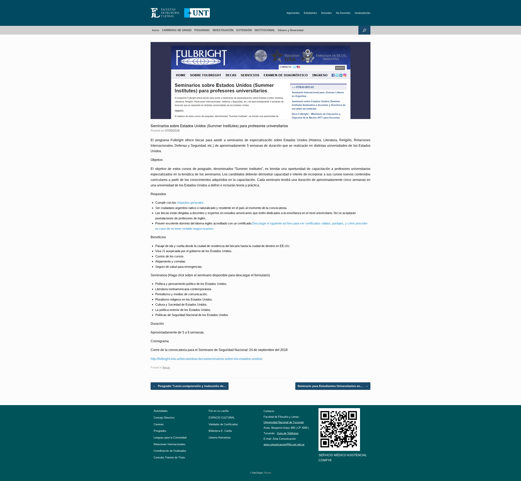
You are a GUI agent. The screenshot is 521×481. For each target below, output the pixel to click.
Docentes (326, 13)
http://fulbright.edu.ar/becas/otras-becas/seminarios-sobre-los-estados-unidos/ (206, 359)
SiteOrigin (257, 473)
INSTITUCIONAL (265, 30)
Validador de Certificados (223, 424)
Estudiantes (310, 13)
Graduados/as (362, 13)
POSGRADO (202, 30)
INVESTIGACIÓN (222, 30)
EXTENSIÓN (244, 30)
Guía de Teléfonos (288, 433)
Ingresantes (293, 13)
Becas (166, 367)
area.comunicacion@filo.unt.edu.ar (284, 444)
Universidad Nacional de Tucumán (284, 422)
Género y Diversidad (290, 30)
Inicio (155, 30)
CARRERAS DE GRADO (177, 30)
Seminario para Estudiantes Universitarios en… (333, 386)
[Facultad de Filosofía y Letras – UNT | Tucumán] (180, 13)
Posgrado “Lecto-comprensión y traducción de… (189, 386)
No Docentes (343, 13)
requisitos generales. (190, 202)
